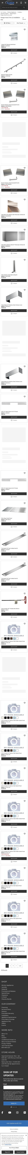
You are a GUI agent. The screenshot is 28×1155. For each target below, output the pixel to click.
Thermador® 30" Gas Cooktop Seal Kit (9, 548)
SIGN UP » (14, 1103)
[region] (14, 1144)
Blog (3, 1035)
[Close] (26, 1135)
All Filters (8, 23)
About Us (4, 1033)
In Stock (4, 997)
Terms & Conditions (14, 1129)
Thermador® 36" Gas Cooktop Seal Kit (9, 578)
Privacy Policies (6, 1043)
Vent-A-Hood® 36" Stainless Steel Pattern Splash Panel (13, 818)
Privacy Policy (14, 1131)
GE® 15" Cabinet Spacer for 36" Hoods (9, 488)
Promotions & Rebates (8, 991)
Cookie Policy (8, 1144)
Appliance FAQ (6, 1021)
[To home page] (9, 3)
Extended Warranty (8, 1013)
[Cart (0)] (25, 3)
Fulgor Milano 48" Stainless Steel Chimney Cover (11, 381)
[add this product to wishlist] (25, 29)
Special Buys (5, 993)
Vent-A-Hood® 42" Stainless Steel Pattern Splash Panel (13, 951)
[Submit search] (24, 7)
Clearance (5, 995)
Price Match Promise (8, 1019)
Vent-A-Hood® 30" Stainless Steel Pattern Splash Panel (13, 641)
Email (5, 1084)
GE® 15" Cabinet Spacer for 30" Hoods (9, 411)
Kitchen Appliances (12, 12)
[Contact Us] (21, 3)
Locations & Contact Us (9, 1039)
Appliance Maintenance (9, 1017)
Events (4, 1025)
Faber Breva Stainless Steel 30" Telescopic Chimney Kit (13, 244)
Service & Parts (6, 1009)
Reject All (7, 1152)
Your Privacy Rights (14, 1147)
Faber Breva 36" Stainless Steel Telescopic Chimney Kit (13, 214)
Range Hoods (13, 13)
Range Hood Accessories (6, 15)
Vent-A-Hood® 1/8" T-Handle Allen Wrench (10, 608)
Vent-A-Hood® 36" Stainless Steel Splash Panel (11, 885)
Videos (4, 1023)
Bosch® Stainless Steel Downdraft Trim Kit (10, 104)
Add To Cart (14, 50)
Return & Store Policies (9, 1041)
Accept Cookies (20, 1152)
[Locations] (17, 3)
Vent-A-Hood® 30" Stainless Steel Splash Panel (11, 753)
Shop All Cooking (4, 13)
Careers (4, 1037)
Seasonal (4, 989)
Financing (5, 1007)
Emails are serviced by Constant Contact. (14, 1099)
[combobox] (20, 23)
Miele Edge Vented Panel (6, 518)
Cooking (19, 12)
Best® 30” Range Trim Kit (6, 74)
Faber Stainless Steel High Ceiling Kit (9, 274)
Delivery (4, 1011)
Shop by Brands (6, 999)
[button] (2, 3)
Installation (5, 1015)
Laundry (4, 987)
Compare (15, 53)
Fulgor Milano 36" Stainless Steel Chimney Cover (11, 305)
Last (20, 965)
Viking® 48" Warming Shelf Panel (8, 44)
